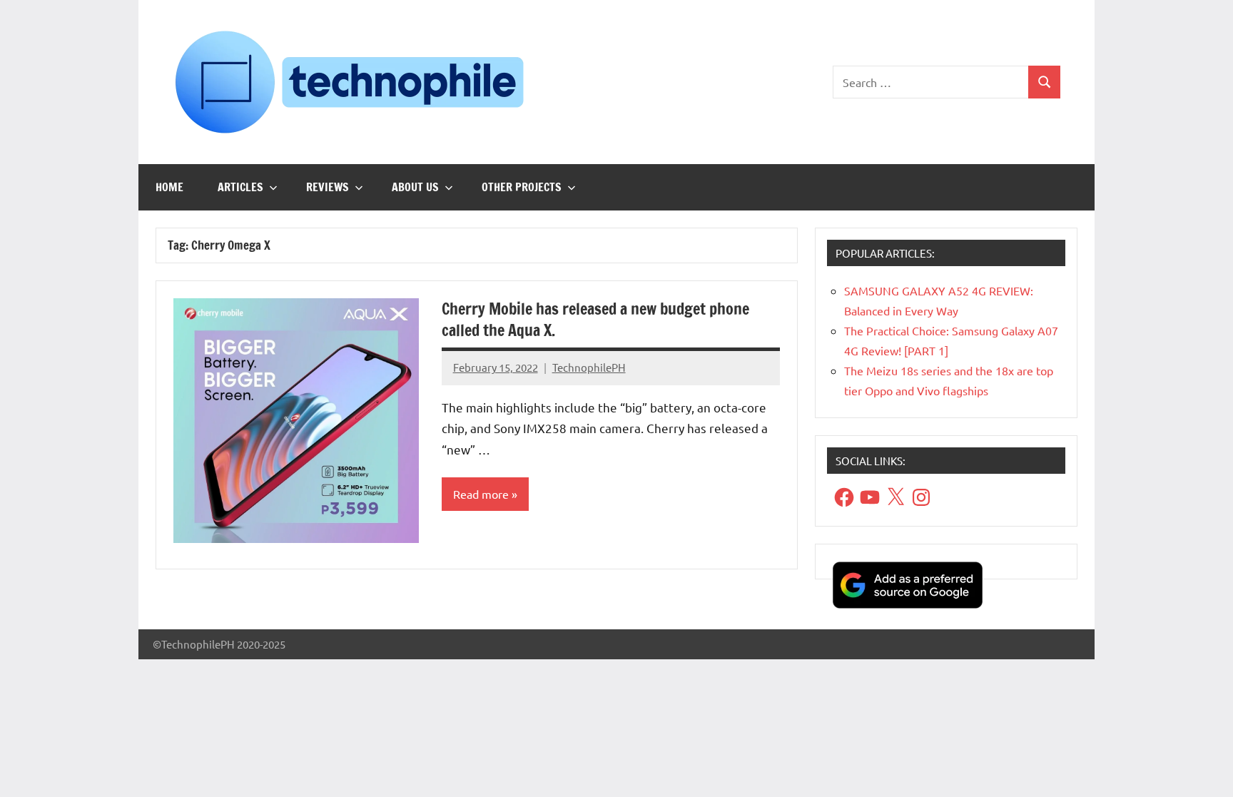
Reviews (327, 187)
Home (169, 187)
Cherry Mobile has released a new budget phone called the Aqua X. (595, 320)
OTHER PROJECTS (522, 187)
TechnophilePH (589, 367)
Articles (240, 187)
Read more (481, 494)
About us (415, 187)
